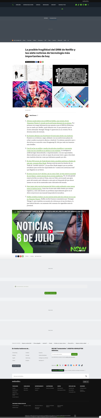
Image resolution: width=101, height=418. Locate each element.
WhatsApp (76, 5)
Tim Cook (29, 40)
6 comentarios (30, 62)
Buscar (86, 376)
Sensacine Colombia (37, 408)
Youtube (86, 5)
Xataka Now (38, 256)
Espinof (36, 390)
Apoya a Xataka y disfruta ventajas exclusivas (74, 370)
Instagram (83, 5)
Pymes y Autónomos (82, 390)
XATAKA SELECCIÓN (28, 5)
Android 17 (45, 343)
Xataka (32, 256)
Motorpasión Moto (61, 390)
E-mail (43, 62)
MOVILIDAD (46, 5)
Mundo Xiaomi (15, 397)
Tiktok (78, 5)
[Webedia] (86, 1)
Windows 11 (41, 360)
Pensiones (40, 40)
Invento (54, 40)
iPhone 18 (60, 40)
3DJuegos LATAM (27, 405)
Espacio (40, 352)
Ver (51, 293)
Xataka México (15, 405)
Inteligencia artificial (43, 358)
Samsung (28, 358)
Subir (85, 381)
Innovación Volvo (53, 18)
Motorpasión (60, 388)
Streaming (14, 352)
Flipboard (40, 62)
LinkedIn (79, 365)
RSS (74, 365)
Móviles (14, 355)
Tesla (49, 40)
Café (65, 40)
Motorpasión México (60, 406)
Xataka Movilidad (43, 355)
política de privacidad (70, 357)
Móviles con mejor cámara (60, 343)
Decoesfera (71, 390)
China (24, 40)
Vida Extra (26, 390)
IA (68, 40)
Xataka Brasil (15, 407)
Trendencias (71, 388)
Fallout (34, 40)
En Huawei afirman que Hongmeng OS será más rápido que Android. (50, 136)
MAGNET (53, 5)
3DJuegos (26, 388)
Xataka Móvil (15, 390)
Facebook (36, 62)
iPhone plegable (37, 343)
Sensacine (37, 388)
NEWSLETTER (62, 5)
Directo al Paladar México (50, 406)
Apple (13, 358)
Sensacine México (39, 405)
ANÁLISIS (18, 5)
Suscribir (74, 354)
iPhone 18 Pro (71, 343)
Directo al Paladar (50, 388)
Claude (50, 343)
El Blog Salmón (83, 388)
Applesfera (14, 392)
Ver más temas (16, 365)
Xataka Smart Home (15, 394)
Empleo (27, 360)
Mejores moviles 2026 (27, 343)
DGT (45, 40)
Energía (27, 355)
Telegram (81, 5)
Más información (60, 416)
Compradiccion (72, 392)
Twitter (88, 5)
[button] (33, 115)
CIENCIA (38, 5)
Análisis (27, 352)
